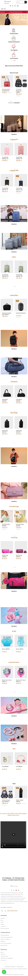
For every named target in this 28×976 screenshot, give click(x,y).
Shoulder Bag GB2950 (6, 525)
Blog (2, 920)
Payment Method (5, 935)
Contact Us (3, 926)
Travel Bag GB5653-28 (19, 158)
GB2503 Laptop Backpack (6, 313)
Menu (4, 8)
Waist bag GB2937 (19, 556)
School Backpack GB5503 (21, 90)
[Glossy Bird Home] (8, 2)
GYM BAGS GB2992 (19, 400)
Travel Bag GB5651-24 (5, 158)
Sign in (2, 952)
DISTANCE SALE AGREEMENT (7, 958)
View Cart (3, 954)
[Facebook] (11, 890)
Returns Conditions (5, 939)
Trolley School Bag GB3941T (6, 800)
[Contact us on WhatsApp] (4, 972)
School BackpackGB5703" (7, 90)
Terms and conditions (6, 943)
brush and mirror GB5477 (7, 680)
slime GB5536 (20, 649)
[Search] (26, 2)
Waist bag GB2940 (5, 556)
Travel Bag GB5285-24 (19, 275)
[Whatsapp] (18, 890)
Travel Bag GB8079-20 (5, 189)
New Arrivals (14, 102)
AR (10, 5)
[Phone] (5, 911)
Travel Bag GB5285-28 (5, 275)
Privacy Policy (4, 945)
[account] (12, 6)
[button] (12, 22)
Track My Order (4, 956)
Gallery (2, 924)
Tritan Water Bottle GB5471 (20, 800)
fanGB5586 (5, 766)
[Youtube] (16, 890)
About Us (3, 918)
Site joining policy (5, 928)
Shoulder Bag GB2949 (20, 525)
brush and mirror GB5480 (21, 680)
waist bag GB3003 (5, 431)
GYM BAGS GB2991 (5, 400)
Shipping (3, 941)
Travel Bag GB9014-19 (19, 189)
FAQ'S (2, 922)
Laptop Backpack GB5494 (21, 313)
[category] (7, 82)
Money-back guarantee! (7, 937)
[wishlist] (15, 6)
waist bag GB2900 (19, 431)
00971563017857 (12, 911)
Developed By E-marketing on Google (14, 974)
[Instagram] (13, 890)
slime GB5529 (6, 649)
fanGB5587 (19, 766)
